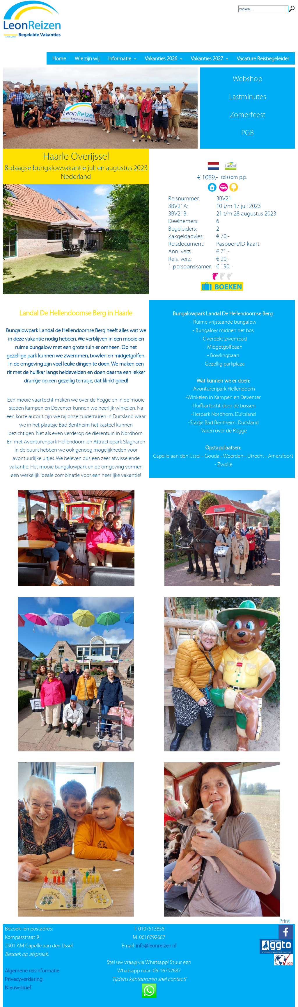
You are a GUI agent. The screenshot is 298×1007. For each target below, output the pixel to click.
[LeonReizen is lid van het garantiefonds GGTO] (276, 937)
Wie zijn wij (87, 58)
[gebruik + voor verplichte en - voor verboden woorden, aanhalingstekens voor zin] (291, 4)
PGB (247, 132)
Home (59, 58)
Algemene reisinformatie (32, 970)
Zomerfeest (247, 114)
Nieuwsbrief (18, 987)
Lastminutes (247, 96)
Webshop (247, 78)
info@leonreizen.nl (156, 945)
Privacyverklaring (23, 979)
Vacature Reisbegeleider (263, 58)
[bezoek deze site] (283, 952)
